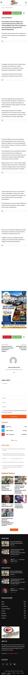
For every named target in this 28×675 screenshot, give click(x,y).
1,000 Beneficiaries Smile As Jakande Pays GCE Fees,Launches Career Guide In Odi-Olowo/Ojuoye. (20, 489)
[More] (24, 13)
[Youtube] (14, 664)
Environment (4, 516)
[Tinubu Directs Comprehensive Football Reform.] (21, 499)
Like (25, 426)
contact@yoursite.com (12, 653)
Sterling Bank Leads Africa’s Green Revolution (21, 348)
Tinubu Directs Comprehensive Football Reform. (13, 462)
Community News (5, 483)
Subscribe (24, 434)
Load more (13, 529)
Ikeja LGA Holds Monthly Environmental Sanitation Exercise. (7, 488)
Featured (4, 502)
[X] (10, 664)
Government (17, 502)
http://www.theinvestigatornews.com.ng (14, 369)
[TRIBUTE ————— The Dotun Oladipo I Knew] (7, 499)
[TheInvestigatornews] (14, 360)
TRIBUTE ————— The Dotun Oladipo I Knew (12, 458)
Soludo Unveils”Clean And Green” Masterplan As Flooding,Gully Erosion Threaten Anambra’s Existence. (13, 467)
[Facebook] (14, 372)
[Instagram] (6, 664)
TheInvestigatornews (14, 367)
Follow (24, 430)
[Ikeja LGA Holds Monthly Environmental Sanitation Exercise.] (7, 480)
